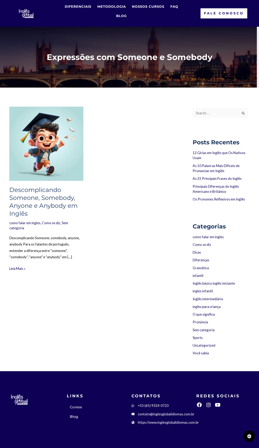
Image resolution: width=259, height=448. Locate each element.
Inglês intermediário (208, 299)
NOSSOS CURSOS (148, 7)
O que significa (204, 314)
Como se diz (51, 223)
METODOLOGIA (111, 7)
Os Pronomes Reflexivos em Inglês (219, 199)
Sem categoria (203, 330)
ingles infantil (203, 291)
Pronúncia (200, 322)
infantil (198, 275)
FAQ (174, 7)
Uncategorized (204, 345)
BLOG (121, 16)
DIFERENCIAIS (78, 7)
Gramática (201, 268)
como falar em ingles (24, 223)
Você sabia (201, 353)
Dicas (197, 252)
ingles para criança (207, 306)
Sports (198, 337)
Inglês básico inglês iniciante (214, 283)
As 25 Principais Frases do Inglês (217, 178)
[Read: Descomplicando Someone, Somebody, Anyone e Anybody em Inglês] (46, 143)
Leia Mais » (17, 268)
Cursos (76, 407)
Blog (74, 417)
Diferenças (201, 260)
